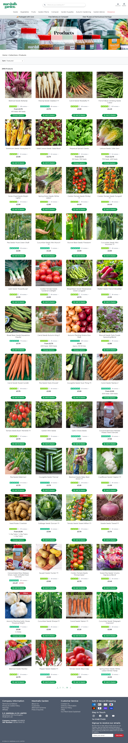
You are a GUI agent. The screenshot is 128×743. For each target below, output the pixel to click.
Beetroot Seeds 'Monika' (18, 669)
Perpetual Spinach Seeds (79, 148)
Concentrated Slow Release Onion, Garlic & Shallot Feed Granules (18, 575)
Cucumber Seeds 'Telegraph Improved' (110, 622)
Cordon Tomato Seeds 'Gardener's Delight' (48, 290)
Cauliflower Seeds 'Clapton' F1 (109, 477)
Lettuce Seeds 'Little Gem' (110, 148)
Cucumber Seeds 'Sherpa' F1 (49, 621)
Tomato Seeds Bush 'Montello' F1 (18, 431)
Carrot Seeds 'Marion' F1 (79, 621)
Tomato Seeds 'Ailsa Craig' (79, 669)
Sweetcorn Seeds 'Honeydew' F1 (18, 148)
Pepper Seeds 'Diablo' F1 (49, 669)
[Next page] (70, 688)
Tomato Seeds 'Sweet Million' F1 (79, 523)
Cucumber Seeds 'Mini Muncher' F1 (109, 243)
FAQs (63, 710)
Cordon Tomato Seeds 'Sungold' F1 (110, 197)
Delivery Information (68, 706)
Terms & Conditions (9, 704)
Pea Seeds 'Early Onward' (48, 383)
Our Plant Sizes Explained (70, 712)
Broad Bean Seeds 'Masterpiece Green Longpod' (79, 290)
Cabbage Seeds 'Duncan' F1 (48, 523)
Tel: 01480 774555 (99, 719)
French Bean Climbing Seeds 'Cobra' (110, 102)
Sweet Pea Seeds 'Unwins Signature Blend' (110, 574)
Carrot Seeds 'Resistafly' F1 (79, 101)
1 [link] (57, 688)
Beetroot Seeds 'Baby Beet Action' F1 (79, 478)
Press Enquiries (37, 710)
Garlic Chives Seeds (79, 431)
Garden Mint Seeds (49, 431)
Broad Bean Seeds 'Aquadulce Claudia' (18, 336)
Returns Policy (66, 708)
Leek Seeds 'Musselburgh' (18, 289)
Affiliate (5, 710)
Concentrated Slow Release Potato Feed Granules (109, 431)
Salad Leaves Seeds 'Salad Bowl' (49, 148)
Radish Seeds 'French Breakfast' (110, 289)
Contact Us (65, 704)
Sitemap (5, 708)
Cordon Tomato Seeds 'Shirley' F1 (79, 197)
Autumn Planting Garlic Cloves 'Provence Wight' (18, 622)
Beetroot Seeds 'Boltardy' (18, 101)
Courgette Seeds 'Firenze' (48, 477)
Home (4, 55)
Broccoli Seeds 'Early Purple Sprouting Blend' (109, 336)
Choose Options (18, 115)
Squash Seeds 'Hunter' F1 (48, 573)
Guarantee (36, 706)
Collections (13, 55)
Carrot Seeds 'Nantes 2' (109, 383)
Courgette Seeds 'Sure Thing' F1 (79, 383)
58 (67, 688)
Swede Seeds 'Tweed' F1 (110, 523)
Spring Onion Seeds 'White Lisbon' (49, 197)
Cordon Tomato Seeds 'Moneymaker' (79, 574)
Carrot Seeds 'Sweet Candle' (18, 383)
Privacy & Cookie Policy (11, 706)
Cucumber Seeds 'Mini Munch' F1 (48, 243)
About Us (35, 704)
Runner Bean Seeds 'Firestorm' (79, 243)
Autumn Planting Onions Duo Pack (79, 336)
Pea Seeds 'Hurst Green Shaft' (18, 243)
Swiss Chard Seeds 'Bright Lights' (18, 197)
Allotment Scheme (39, 708)
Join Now (119, 735)
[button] (124, 4)
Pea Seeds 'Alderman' (18, 477)
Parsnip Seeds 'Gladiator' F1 (49, 101)
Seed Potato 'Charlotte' (18, 523)
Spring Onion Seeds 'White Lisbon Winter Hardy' (110, 670)
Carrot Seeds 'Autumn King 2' (49, 335)
